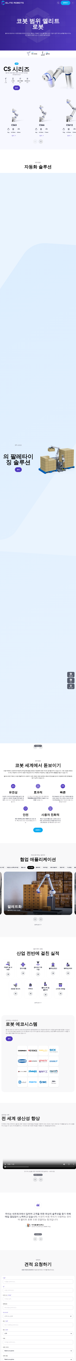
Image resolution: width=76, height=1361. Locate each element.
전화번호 (5, 1304)
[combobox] (38, 1316)
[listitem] (14, 116)
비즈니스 (7, 1295)
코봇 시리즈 (6, 1347)
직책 (4, 1338)
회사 (5, 1321)
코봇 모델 (5, 1355)
